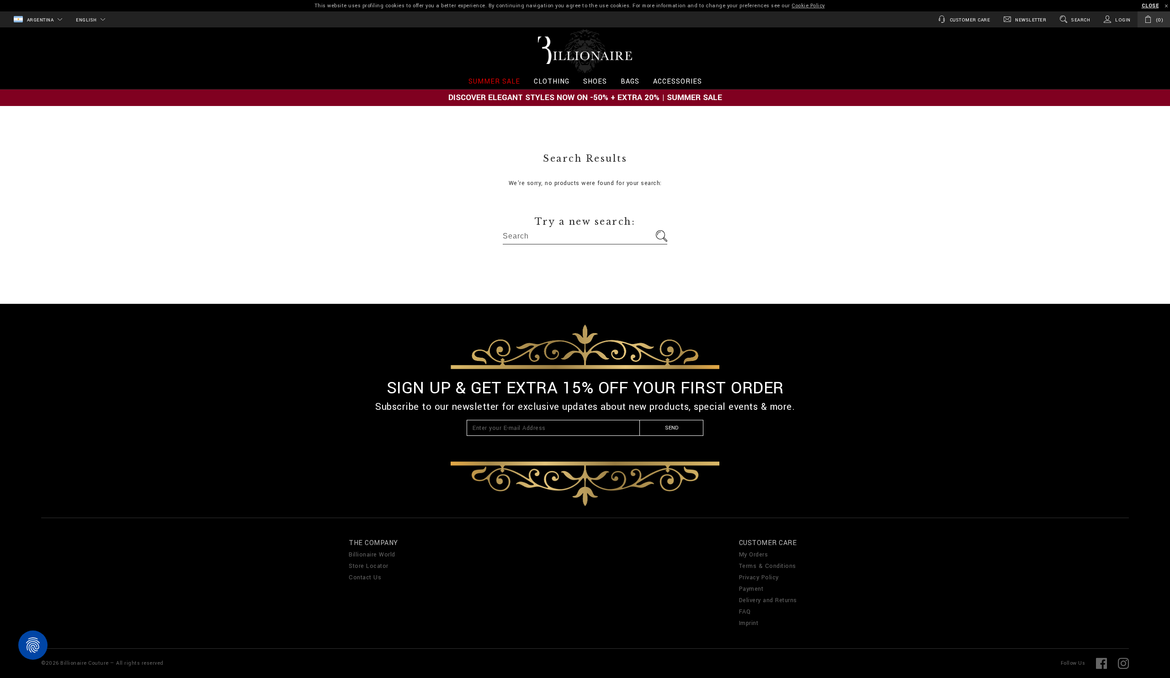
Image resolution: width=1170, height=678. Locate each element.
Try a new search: (585, 221)
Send (671, 427)
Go (661, 236)
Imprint (749, 623)
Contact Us (365, 577)
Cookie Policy (808, 5)
